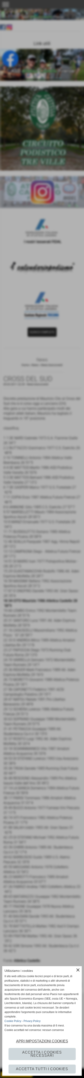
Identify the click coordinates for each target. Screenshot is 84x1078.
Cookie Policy (12, 1021)
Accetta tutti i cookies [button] (42, 1069)
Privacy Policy (32, 1021)
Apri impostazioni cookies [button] (42, 1041)
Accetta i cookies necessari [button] (42, 1053)
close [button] (78, 970)
